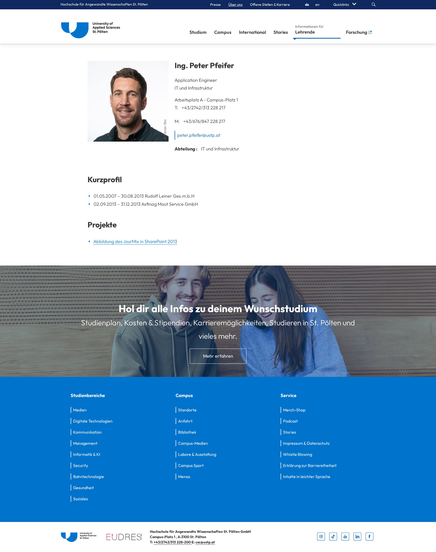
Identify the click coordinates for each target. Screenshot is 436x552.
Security (80, 465)
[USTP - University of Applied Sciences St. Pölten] (92, 26)
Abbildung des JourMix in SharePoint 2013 (135, 241)
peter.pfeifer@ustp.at (198, 135)
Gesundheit (83, 487)
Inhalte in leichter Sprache (306, 476)
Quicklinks (341, 4)
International (252, 32)
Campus (222, 32)
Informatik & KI (86, 454)
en (317, 4)
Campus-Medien (193, 443)
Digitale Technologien (93, 421)
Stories (281, 32)
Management (85, 443)
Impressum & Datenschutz (306, 443)
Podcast (290, 421)
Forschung (357, 32)
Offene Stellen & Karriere (270, 4)
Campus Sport (191, 465)
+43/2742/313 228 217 (204, 108)
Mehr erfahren (218, 356)
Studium (198, 32)
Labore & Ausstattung (197, 454)
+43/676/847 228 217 (204, 121)
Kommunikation (87, 432)
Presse (215, 4)
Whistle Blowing (297, 454)
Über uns (235, 4)
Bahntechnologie (88, 476)
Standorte (187, 409)
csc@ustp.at (205, 542)
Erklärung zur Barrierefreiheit (310, 465)
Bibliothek (187, 432)
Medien (80, 409)
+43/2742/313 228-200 (173, 542)
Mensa (184, 476)
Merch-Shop (294, 409)
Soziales (80, 498)
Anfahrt (185, 421)
